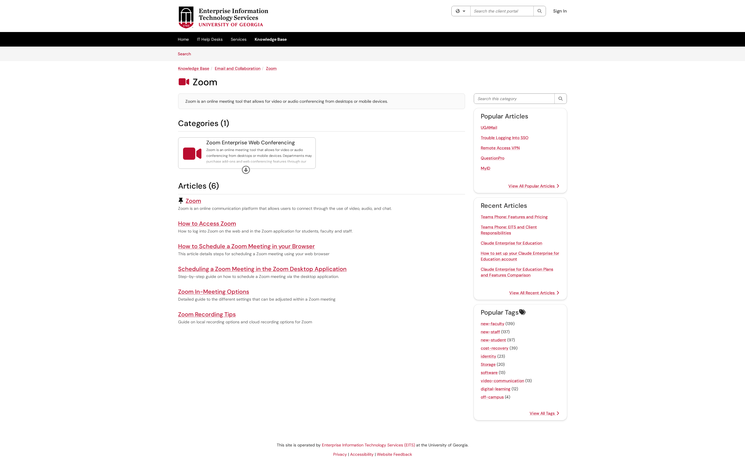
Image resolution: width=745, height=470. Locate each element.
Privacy (340, 454)
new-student (493, 340)
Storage (488, 364)
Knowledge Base (271, 39)
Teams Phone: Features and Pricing (514, 216)
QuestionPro (492, 158)
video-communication (502, 380)
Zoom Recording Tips (207, 314)
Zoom (271, 68)
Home (183, 39)
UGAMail (489, 127)
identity (488, 356)
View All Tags (543, 413)
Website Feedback (394, 454)
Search (186, 53)
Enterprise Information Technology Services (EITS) (368, 445)
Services (238, 39)
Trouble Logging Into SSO (504, 137)
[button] (246, 170)
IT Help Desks (210, 39)
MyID (485, 168)
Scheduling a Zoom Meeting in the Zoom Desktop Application (262, 269)
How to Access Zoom (207, 223)
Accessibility (362, 454)
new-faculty (492, 323)
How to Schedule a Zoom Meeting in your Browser (246, 246)
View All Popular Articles (532, 186)
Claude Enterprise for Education (511, 243)
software (489, 372)
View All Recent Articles (532, 292)
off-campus (492, 397)
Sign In (560, 11)
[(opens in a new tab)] (223, 17)
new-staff (490, 331)
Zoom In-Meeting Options (213, 291)
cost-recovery (494, 348)
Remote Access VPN (500, 147)
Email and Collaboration (237, 68)
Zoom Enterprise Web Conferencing (250, 142)
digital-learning (495, 388)
